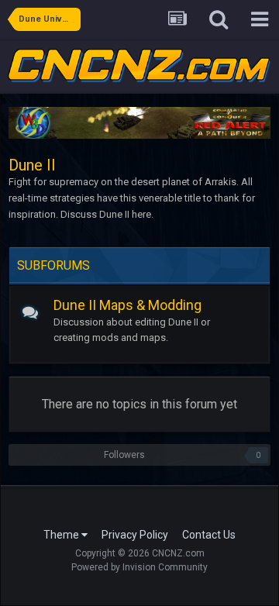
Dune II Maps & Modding (127, 305)
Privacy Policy (135, 535)
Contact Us (209, 535)
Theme (62, 535)
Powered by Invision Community (139, 567)
